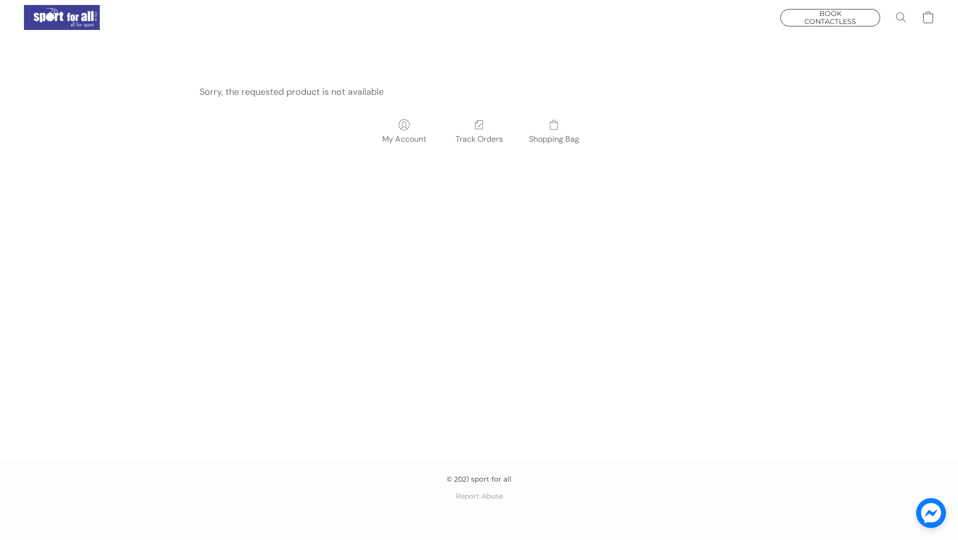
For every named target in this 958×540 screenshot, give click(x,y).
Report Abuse (479, 496)
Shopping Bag (554, 139)
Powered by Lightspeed (479, 513)
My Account (404, 139)
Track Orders (479, 139)
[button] (62, 17)
